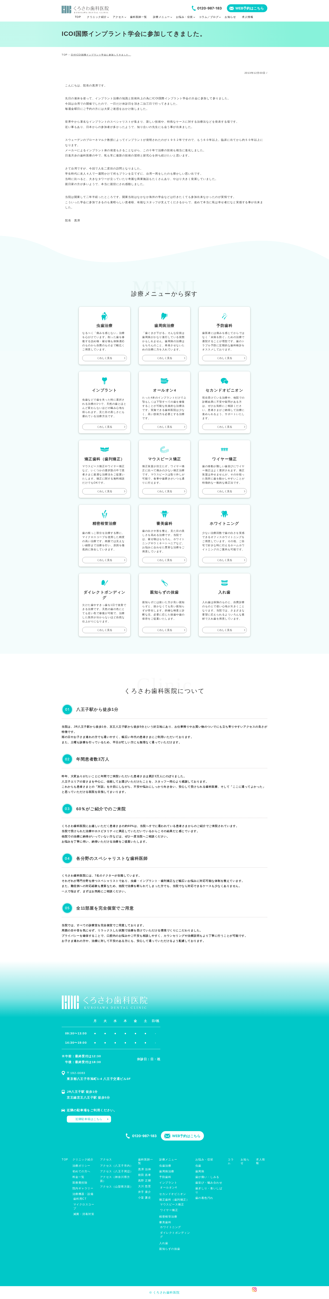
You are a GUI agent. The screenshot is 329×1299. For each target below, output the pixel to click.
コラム (231, 1161)
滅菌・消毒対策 (83, 1214)
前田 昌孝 (144, 1174)
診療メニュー (168, 1159)
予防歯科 (165, 1177)
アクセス (106, 1159)
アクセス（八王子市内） (116, 1165)
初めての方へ (81, 1171)
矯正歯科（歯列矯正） (174, 1199)
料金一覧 (78, 1177)
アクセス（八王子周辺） (116, 1171)
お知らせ (245, 1161)
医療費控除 (80, 1182)
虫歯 (198, 1165)
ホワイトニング (170, 1227)
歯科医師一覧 (145, 1161)
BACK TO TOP (262, 1294)
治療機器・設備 (83, 1194)
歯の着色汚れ (204, 1197)
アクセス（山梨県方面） (116, 1186)
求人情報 (260, 1161)
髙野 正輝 (144, 1180)
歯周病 (199, 1171)
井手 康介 (144, 1191)
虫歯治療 (165, 1165)
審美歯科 (165, 1222)
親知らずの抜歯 (169, 1248)
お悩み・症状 (204, 1159)
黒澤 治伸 (144, 1169)
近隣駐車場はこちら (88, 1119)
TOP (65, 1159)
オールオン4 (168, 1187)
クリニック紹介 (83, 1159)
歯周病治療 (166, 1171)
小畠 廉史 (144, 1197)
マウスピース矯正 (172, 1204)
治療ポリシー (81, 1165)
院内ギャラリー (83, 1188)
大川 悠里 (144, 1186)
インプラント (168, 1182)
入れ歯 (163, 1243)
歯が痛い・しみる (207, 1177)
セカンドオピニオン (172, 1194)
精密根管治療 (168, 1216)
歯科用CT (80, 1198)
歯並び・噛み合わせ (208, 1182)
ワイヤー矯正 (169, 1210)
